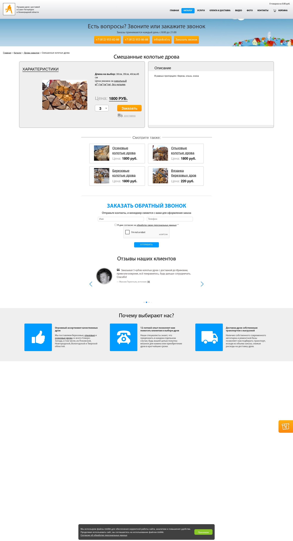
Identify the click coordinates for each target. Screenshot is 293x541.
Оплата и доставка (220, 10)
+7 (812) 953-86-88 (136, 39)
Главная (174, 10)
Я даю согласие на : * (147, 224)
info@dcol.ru (162, 39)
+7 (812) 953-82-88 (107, 39)
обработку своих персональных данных (156, 224)
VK (148, 282)
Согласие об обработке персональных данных (104, 535)
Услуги (201, 10)
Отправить (146, 245)
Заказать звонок (186, 39)
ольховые (90, 335)
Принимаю (203, 532)
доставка (130, 115)
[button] (90, 284)
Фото (250, 10)
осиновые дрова (63, 338)
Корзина (282, 10)
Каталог (188, 10)
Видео (238, 10)
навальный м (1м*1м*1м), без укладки (111, 82)
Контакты (262, 10)
